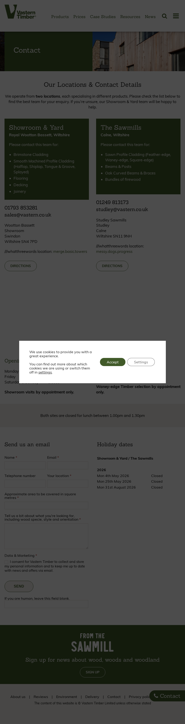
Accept (113, 362)
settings (45, 372)
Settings (141, 362)
